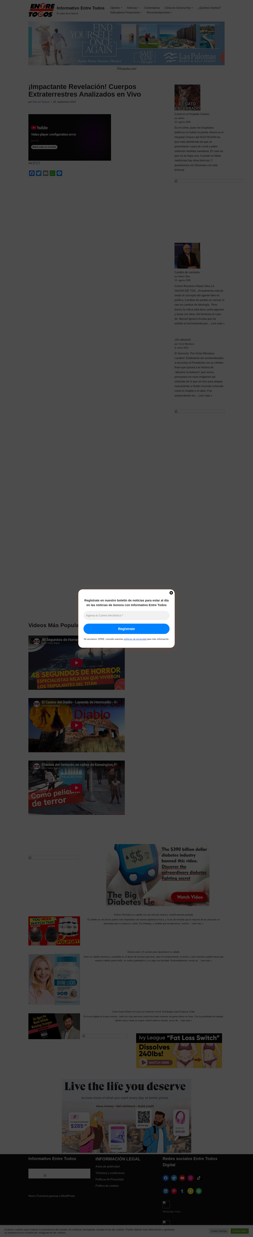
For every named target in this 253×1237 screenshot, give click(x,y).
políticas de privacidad (135, 639)
